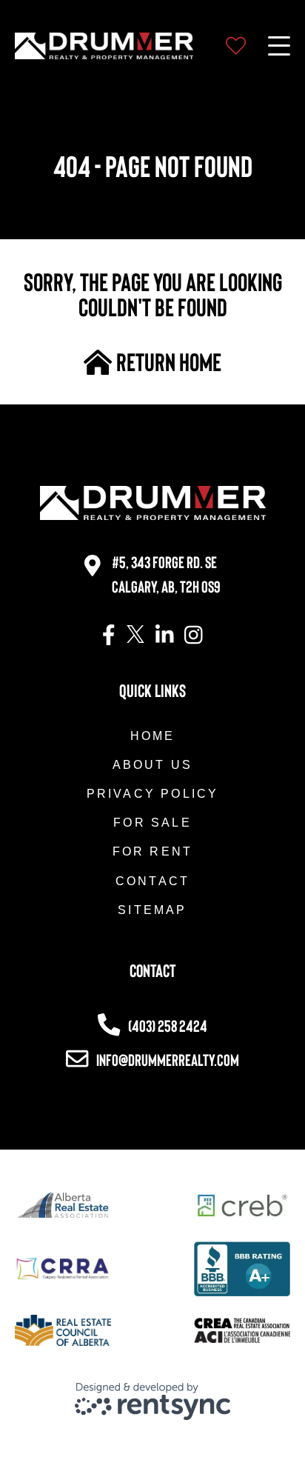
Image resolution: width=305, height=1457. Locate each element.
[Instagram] (193, 636)
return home (167, 361)
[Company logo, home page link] (104, 46)
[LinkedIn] (164, 636)
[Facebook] (108, 636)
